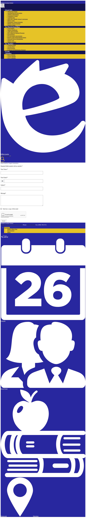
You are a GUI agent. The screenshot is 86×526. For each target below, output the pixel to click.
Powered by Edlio (5, 236)
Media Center (11, 20)
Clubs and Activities (12, 31)
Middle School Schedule (13, 23)
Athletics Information (13, 14)
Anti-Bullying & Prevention (14, 13)
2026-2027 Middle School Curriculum (17, 19)
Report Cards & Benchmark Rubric (16, 37)
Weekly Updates (11, 42)
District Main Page (12, 229)
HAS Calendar (11, 55)
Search (2, 161)
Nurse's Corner (11, 25)
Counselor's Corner (12, 16)
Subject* (3, 185)
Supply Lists (10, 40)
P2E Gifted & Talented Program (15, 33)
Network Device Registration (15, 39)
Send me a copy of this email (10, 209)
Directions (35, 516)
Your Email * (4, 177)
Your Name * (4, 169)
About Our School (12, 11)
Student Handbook (12, 30)
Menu (8, 232)
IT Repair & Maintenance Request (16, 50)
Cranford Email (11, 45)
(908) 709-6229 (31, 225)
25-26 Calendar (11, 56)
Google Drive (11, 47)
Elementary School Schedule (15, 22)
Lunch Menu (10, 28)
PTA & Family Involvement (14, 36)
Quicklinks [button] (7, 227)
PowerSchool (11, 34)
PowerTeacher (11, 48)
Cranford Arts (11, 17)
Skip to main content (6, 1)
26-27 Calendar (11, 58)
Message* (3, 193)
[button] (8, 10)
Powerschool (10, 230)
